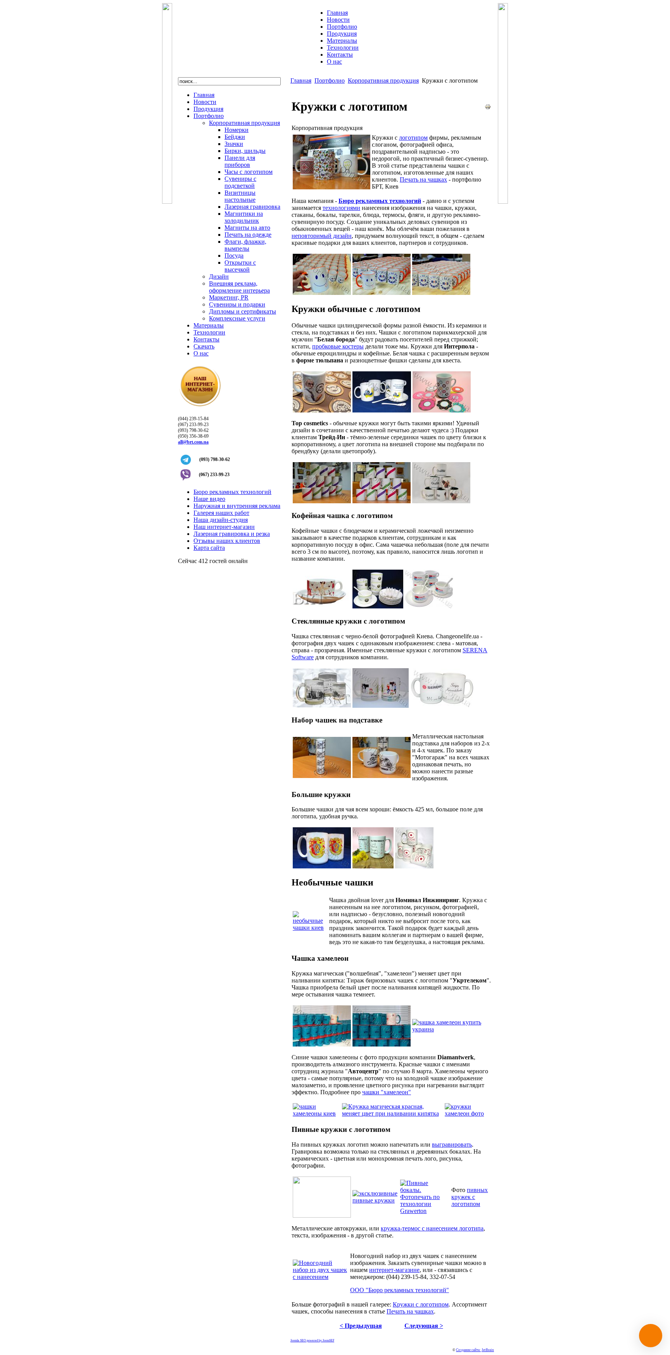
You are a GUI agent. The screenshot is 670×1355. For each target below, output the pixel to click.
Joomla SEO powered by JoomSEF (312, 1340)
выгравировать (452, 1144)
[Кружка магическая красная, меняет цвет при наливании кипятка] (393, 1113)
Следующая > (423, 1325)
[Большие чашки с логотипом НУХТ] (322, 866)
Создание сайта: (468, 1350)
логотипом (413, 137)
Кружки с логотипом (421, 1304)
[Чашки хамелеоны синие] (316, 1113)
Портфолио (329, 80)
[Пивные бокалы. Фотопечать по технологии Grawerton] (425, 1211)
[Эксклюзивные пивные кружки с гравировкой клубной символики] (375, 1200)
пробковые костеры (338, 346)
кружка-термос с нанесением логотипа (432, 1228)
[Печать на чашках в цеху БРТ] (381, 292)
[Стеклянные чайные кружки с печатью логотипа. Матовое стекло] (441, 705)
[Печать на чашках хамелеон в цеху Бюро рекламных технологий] (322, 1044)
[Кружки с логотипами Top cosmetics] (322, 501)
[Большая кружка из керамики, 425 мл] (373, 866)
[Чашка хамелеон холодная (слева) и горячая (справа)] (451, 1029)
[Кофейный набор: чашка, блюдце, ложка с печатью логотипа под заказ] (377, 606)
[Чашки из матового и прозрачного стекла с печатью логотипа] (380, 705)
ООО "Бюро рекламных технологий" (399, 1290)
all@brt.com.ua (193, 442)
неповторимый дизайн (322, 235)
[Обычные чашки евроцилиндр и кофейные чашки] (381, 410)
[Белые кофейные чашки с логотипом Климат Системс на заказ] (429, 606)
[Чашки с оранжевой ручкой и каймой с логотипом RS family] (441, 292)
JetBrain (488, 1350)
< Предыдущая (361, 1325)
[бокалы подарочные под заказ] (322, 1215)
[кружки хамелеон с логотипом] (381, 1044)
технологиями (341, 207)
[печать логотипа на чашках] (322, 292)
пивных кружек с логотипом (469, 1197)
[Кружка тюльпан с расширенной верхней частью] (442, 410)
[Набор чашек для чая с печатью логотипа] (322, 776)
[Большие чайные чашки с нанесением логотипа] (414, 866)
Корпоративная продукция (383, 80)
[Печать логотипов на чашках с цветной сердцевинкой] (441, 501)
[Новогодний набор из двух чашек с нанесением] (321, 1277)
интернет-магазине (394, 1270)
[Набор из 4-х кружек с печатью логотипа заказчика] (381, 776)
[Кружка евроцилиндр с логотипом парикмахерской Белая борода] (322, 410)
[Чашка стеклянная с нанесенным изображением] (322, 705)
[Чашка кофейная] (322, 606)
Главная (300, 80)
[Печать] (488, 107)
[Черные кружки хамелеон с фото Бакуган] (467, 1113)
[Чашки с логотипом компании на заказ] (331, 187)
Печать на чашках (423, 179)
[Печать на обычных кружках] (381, 501)
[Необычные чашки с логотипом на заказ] (310, 927)
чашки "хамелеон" (386, 1092)
